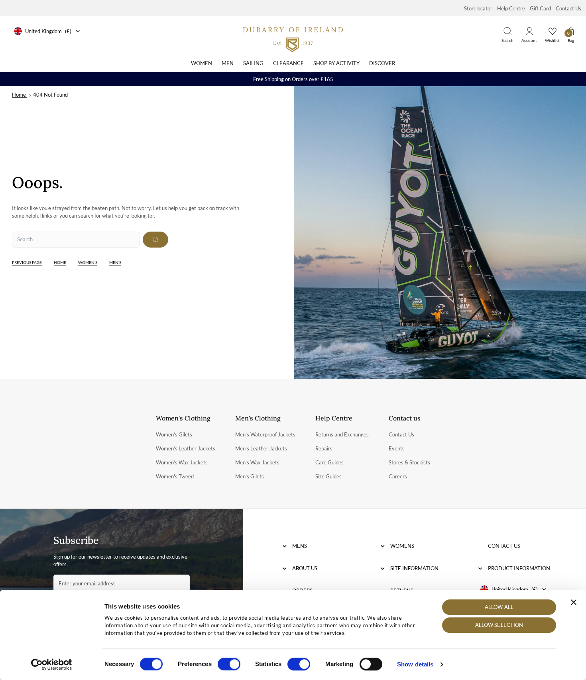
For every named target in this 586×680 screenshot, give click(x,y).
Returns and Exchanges (342, 434)
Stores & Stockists (409, 462)
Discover (382, 63)
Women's (87, 262)
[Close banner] (573, 602)
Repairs (323, 448)
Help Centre (511, 8)
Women (201, 63)
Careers (398, 476)
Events (397, 448)
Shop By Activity (336, 63)
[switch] (229, 664)
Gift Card (540, 8)
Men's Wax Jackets (257, 462)
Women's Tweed (175, 476)
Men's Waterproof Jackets (265, 434)
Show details (415, 664)
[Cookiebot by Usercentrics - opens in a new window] (52, 664)
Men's (115, 262)
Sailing (253, 63)
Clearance (288, 63)
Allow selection (499, 625)
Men (228, 63)
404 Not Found (50, 94)
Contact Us (568, 8)
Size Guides (328, 476)
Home (19, 94)
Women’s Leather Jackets (185, 448)
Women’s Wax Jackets (182, 462)
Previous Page (27, 262)
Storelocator (478, 8)
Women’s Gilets (174, 434)
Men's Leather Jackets (261, 448)
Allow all (499, 607)
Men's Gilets (249, 476)
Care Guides (329, 462)
